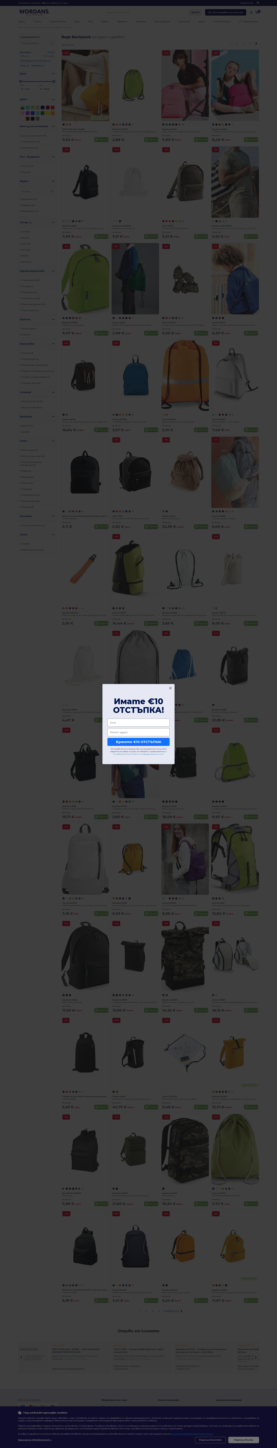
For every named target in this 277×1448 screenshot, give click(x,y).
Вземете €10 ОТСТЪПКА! (138, 742)
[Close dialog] (170, 688)
